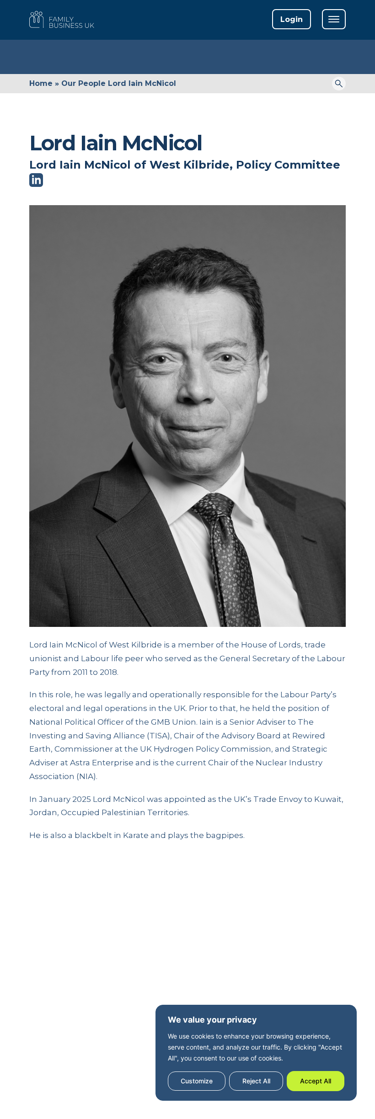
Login (291, 19)
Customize (197, 1081)
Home (41, 83)
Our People (83, 83)
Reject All (256, 1081)
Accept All (315, 1081)
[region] (256, 1053)
